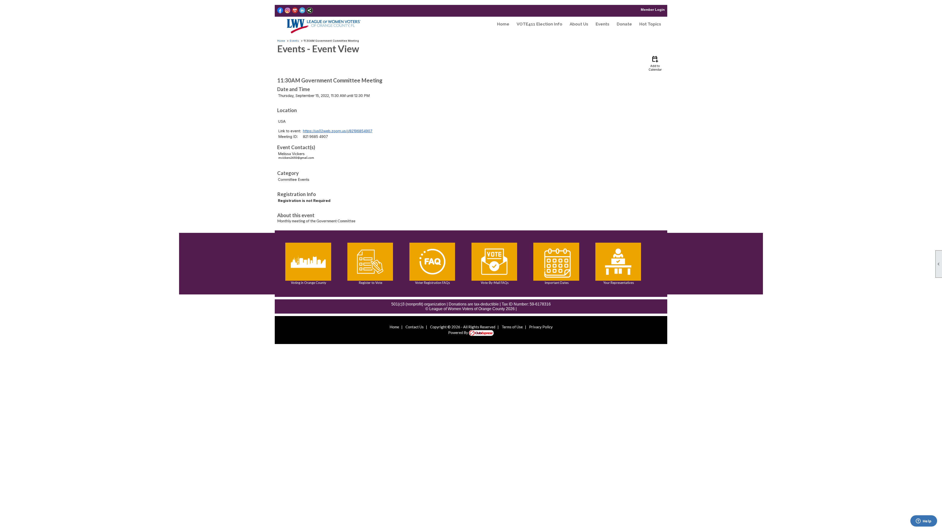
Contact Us (415, 327)
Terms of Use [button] (512, 327)
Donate (624, 24)
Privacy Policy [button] (541, 327)
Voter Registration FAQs (432, 283)
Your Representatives (618, 283)
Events (602, 24)
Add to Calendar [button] (655, 63)
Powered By (458, 332)
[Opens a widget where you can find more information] (923, 521)
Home (503, 24)
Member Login (653, 10)
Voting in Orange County (308, 283)
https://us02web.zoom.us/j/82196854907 (337, 131)
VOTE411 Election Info (539, 24)
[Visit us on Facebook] (280, 10)
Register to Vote (370, 283)
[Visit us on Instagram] (288, 10)
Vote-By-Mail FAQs (494, 283)
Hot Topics (650, 24)
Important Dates (556, 283)
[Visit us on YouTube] (295, 10)
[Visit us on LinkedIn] (302, 10)
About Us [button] (579, 24)
